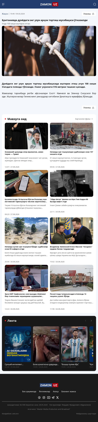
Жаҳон (5, 13)
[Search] (94, 4)
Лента (11, 321)
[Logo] (49, 4)
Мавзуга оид (17, 119)
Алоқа (56, 391)
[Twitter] (58, 397)
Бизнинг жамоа (68, 391)
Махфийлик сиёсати (10, 413)
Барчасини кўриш (82, 119)
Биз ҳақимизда (29, 391)
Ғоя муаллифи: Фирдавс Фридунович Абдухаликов (70, 405)
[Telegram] (53, 397)
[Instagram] (44, 397)
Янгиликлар (44, 391)
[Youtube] (49, 397)
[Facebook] (40, 397)
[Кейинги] (91, 321)
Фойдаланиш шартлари (86, 413)
